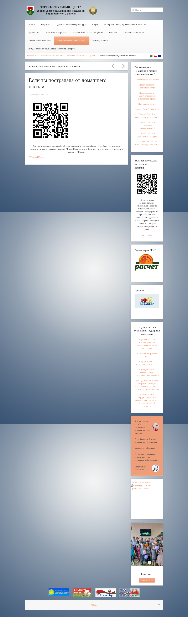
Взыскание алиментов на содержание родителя (53, 66)
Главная (31, 24)
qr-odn (92, 55)
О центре (45, 24)
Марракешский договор (145, 448)
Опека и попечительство (39, 40)
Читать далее (147, 235)
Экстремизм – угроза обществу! (88, 32)
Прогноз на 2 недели (140, 488)
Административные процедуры (71, 24)
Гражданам (33, 32)
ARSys (94, 605)
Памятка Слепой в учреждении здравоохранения (147, 125)
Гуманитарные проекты (56, 32)
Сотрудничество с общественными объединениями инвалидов (147, 372)
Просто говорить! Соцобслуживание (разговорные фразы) (147, 96)
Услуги (95, 24)
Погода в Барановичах (140, 482)
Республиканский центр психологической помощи (146, 440)
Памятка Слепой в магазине (147, 109)
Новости (113, 32)
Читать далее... (147, 580)
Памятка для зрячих (147, 104)
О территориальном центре (147, 79)
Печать (34, 157)
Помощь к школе (100, 40)
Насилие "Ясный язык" (77, 55)
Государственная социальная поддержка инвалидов (147, 330)
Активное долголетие (133, 32)
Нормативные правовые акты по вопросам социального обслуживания (147, 457)
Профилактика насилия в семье (72, 40)
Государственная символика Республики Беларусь (52, 48)
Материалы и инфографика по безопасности (125, 24)
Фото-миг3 (149, 562)
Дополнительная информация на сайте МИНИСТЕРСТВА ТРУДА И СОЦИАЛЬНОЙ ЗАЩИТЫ (147, 400)
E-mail (42, 157)
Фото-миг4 (144, 562)
